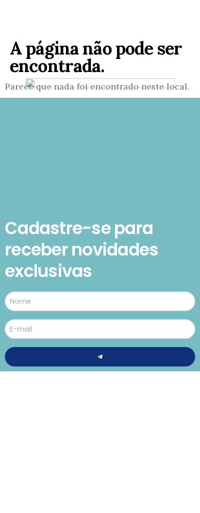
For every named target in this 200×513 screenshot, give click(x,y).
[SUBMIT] (100, 356)
